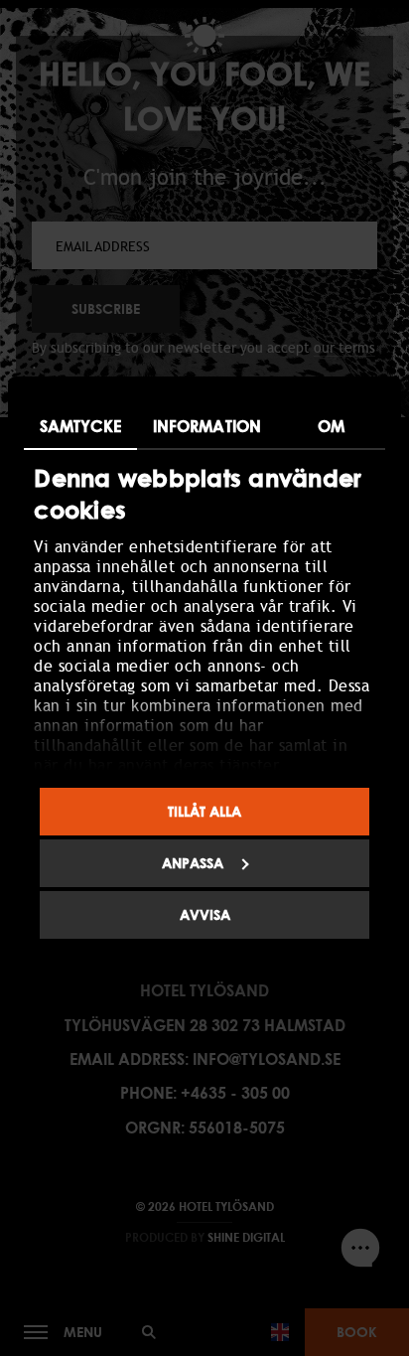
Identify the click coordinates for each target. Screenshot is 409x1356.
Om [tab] (331, 426)
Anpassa (192, 862)
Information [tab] (207, 426)
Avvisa (205, 914)
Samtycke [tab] (80, 426)
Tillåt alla (204, 811)
